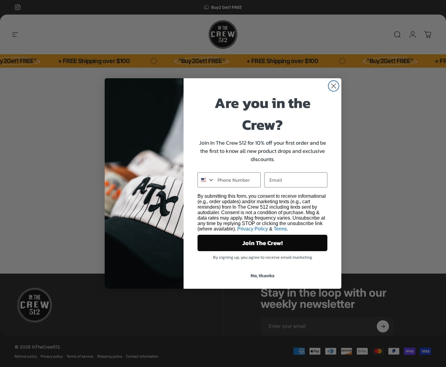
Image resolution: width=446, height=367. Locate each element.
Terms (280, 228)
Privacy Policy (252, 228)
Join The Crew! (262, 242)
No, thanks (263, 275)
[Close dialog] (333, 86)
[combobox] (206, 180)
